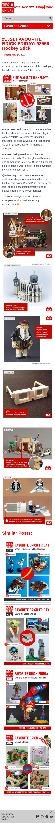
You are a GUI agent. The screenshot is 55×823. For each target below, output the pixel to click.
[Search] (50, 18)
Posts (16, 7)
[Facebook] (47, 816)
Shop (40, 7)
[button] (27, 26)
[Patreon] (38, 816)
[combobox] (24, 18)
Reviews (28, 7)
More (49, 7)
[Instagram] (42, 816)
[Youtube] (51, 816)
